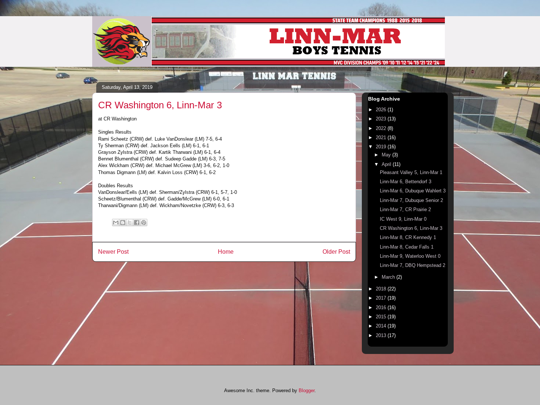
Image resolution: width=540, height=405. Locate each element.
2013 (382, 335)
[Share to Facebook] (136, 222)
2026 (382, 109)
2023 (382, 119)
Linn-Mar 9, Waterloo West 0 (410, 256)
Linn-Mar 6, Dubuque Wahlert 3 (413, 191)
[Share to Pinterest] (143, 222)
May (387, 155)
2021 (382, 137)
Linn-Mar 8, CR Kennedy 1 (408, 237)
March (389, 277)
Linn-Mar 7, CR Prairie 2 (405, 209)
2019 (382, 146)
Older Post (336, 252)
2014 (382, 326)
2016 (382, 307)
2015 (382, 316)
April (387, 164)
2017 (382, 298)
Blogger (306, 390)
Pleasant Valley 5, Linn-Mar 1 (411, 172)
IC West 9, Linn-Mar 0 (403, 219)
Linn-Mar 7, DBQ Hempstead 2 (412, 265)
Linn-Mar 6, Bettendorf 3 (405, 181)
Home (226, 252)
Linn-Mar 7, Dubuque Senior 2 (411, 200)
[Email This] (115, 222)
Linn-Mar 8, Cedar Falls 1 (406, 247)
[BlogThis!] (122, 222)
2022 (382, 128)
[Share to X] (129, 222)
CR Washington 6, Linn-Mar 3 (411, 228)
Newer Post (113, 252)
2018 (382, 289)
